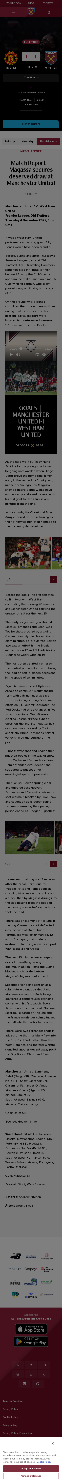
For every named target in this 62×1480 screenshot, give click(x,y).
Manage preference (31, 1476)
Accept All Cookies (31, 1468)
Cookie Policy (44, 1462)
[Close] (52, 1443)
